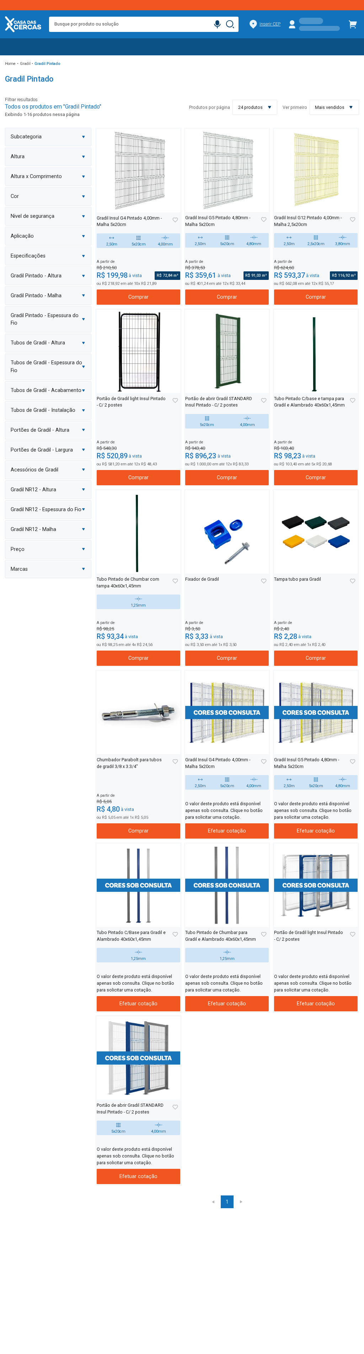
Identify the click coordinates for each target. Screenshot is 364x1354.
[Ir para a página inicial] (23, 24)
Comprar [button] (138, 297)
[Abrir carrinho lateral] (352, 24)
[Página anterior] (213, 1201)
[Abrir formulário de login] (314, 24)
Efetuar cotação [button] (227, 831)
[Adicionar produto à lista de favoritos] (175, 220)
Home (10, 63)
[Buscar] (231, 24)
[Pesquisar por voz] (217, 24)
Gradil (25, 63)
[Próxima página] (241, 1201)
